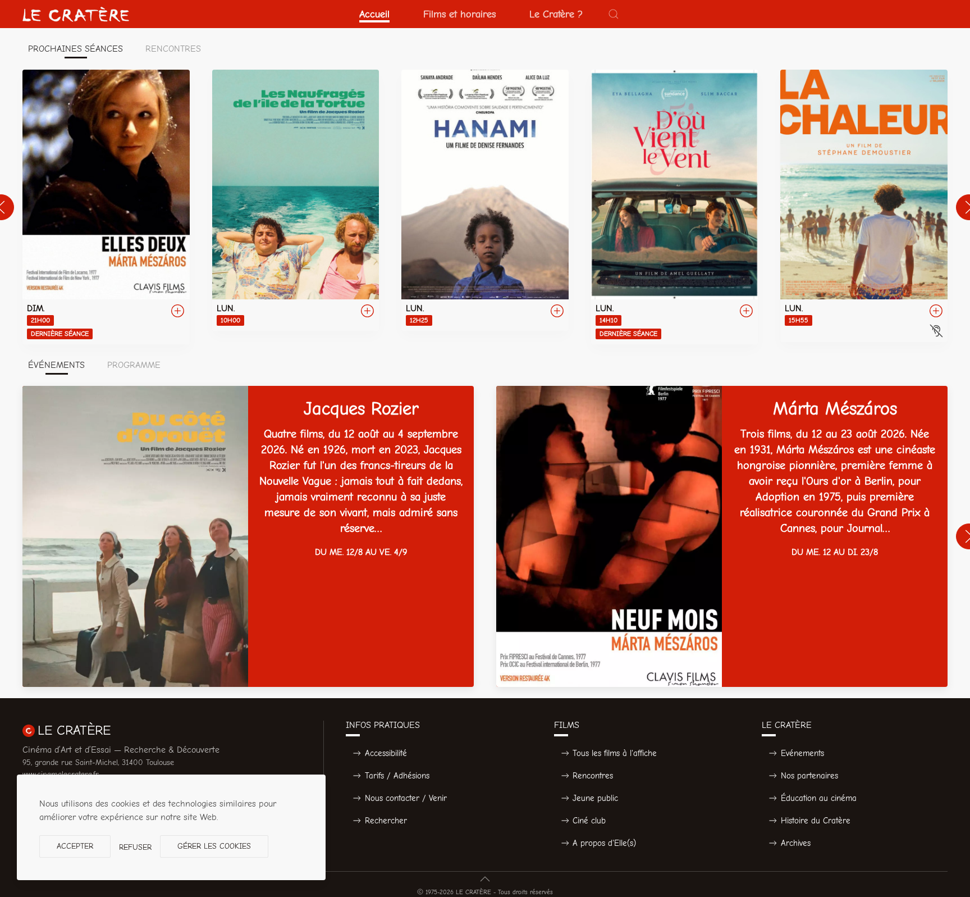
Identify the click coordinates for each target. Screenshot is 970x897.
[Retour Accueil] (75, 14)
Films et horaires (459, 14)
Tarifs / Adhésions (397, 776)
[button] (613, 14)
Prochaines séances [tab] (75, 49)
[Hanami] (485, 200)
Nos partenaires (809, 776)
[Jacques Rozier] (248, 536)
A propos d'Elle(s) (604, 843)
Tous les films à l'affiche (615, 753)
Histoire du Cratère (815, 821)
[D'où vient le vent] (674, 207)
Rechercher (386, 821)
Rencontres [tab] (173, 49)
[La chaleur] (864, 206)
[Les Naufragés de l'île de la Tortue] (295, 200)
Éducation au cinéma (819, 798)
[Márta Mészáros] (722, 536)
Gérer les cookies (214, 846)
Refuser (135, 847)
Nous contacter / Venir (406, 798)
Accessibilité (386, 753)
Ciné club (589, 821)
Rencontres (593, 776)
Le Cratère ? (556, 14)
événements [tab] (56, 365)
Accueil (374, 14)
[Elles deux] (106, 207)
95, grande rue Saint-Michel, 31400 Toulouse (98, 762)
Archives (796, 843)
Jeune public (595, 798)
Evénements (802, 753)
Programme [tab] (134, 365)
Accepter (75, 846)
